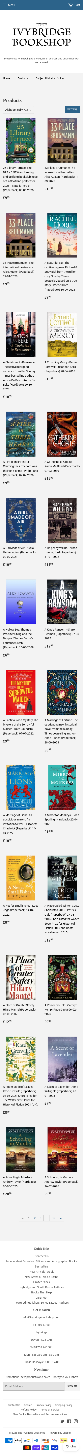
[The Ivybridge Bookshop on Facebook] (69, 1421)
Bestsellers (41, 1266)
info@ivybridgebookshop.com (41, 1317)
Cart (77, 5)
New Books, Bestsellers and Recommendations (40, 1414)
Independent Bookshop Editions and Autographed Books (41, 1261)
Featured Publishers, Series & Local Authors (42, 1302)
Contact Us (42, 1256)
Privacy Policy (43, 1405)
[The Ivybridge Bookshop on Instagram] (76, 1421)
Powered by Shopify (60, 1432)
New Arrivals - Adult (41, 1271)
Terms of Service (49, 1409)
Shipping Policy (63, 1405)
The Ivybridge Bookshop (31, 1432)
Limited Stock (41, 1282)
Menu (11, 5)
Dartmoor (41, 1297)
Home (6, 78)
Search (28, 1405)
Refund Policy (28, 1409)
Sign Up (72, 1386)
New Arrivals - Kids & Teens (41, 1276)
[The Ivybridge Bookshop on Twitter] (62, 1421)
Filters (72, 109)
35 (53, 1218)
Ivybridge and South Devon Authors (42, 1287)
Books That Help (41, 1292)
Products (23, 78)
